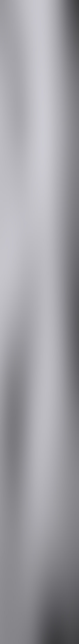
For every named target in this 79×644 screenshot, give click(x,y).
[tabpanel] (39, 490)
